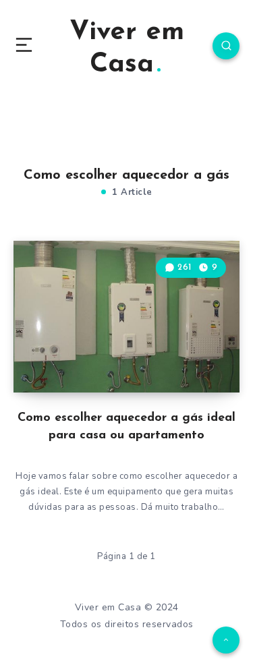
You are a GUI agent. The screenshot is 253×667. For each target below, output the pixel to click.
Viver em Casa (126, 48)
